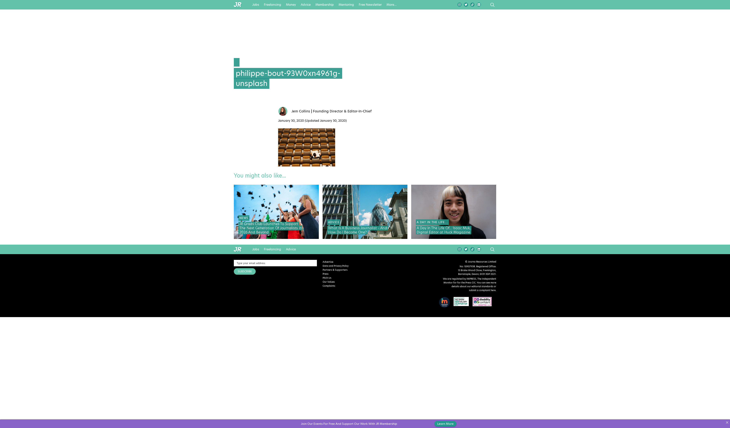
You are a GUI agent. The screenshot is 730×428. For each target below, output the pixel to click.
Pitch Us (327, 277)
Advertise (328, 261)
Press (325, 273)
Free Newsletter (370, 5)
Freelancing (272, 5)
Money (291, 5)
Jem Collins (300, 111)
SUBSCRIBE (245, 271)
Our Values (329, 281)
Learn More (445, 424)
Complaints (329, 285)
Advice (306, 5)
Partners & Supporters (335, 269)
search (485, 5)
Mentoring (346, 5)
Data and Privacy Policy (335, 265)
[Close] (727, 422)
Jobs (255, 5)
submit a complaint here (482, 290)
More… (391, 5)
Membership (324, 5)
